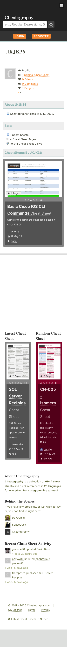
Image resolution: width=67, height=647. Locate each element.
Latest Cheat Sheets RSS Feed (29, 619)
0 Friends (28, 79)
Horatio (48, 449)
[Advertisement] (26, 5)
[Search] (51, 24)
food (54, 490)
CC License (15, 609)
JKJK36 (15, 231)
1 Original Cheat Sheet (35, 74)
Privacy (45, 609)
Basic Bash (43, 549)
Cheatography (14, 481)
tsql (14, 453)
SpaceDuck (19, 524)
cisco (14, 241)
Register (41, 36)
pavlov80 (18, 559)
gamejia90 (18, 549)
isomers (48, 458)
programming (38, 490)
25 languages (52, 486)
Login (20, 36)
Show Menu (61, 5)
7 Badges (28, 88)
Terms (31, 609)
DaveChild (18, 517)
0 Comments (30, 83)
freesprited (18, 444)
